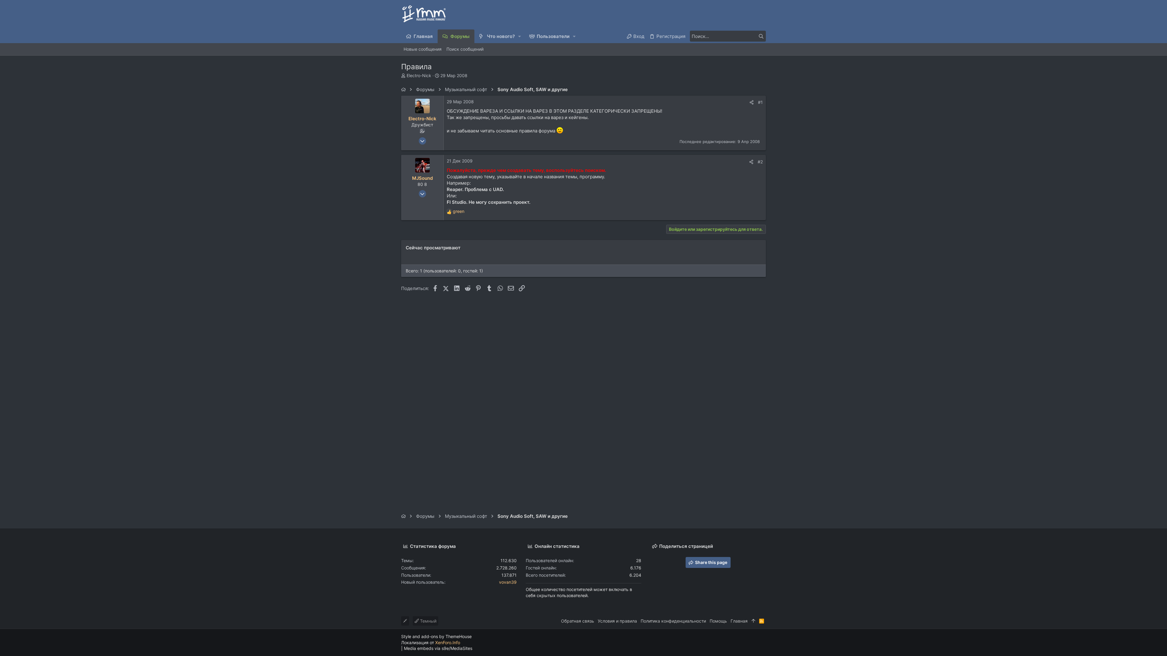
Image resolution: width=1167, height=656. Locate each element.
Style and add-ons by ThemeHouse (436, 636)
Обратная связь (577, 621)
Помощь (718, 621)
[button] (519, 36)
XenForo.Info (447, 642)
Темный (427, 621)
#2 (760, 161)
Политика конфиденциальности (673, 621)
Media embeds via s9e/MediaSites (438, 648)
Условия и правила (617, 621)
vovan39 (508, 582)
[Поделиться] (751, 102)
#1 (760, 102)
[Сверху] (753, 621)
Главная (739, 621)
